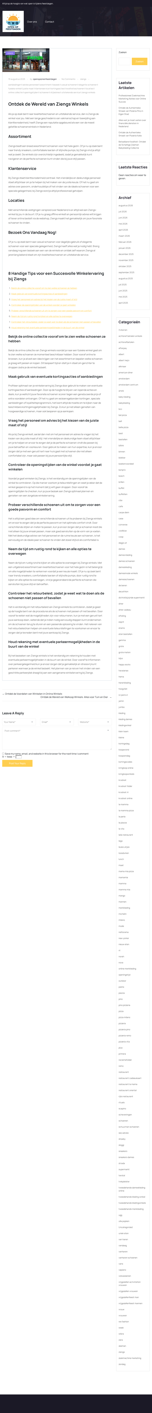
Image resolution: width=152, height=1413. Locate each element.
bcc (120, 409)
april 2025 (123, 302)
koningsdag (124, 743)
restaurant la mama (128, 1084)
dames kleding (125, 555)
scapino (122, 1108)
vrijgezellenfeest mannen (130, 1303)
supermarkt (124, 1169)
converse (123, 524)
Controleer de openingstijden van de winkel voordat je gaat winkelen (43, 305)
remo (121, 1065)
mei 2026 (123, 223)
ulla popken (124, 1221)
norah (121, 956)
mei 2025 (123, 296)
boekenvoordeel (126, 463)
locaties (89, 88)
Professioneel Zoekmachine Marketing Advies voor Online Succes (132, 98)
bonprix (122, 469)
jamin (121, 701)
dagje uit (123, 542)
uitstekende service (70, 92)
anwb (121, 390)
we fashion (124, 1321)
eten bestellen (125, 634)
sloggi (121, 1145)
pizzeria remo (125, 1035)
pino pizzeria (124, 1005)
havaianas (123, 670)
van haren (123, 1239)
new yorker (124, 938)
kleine (121, 737)
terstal (122, 1175)
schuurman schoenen (129, 1126)
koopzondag (124, 755)
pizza (121, 1011)
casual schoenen (69, 84)
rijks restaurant (126, 1096)
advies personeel (30, 84)
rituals (122, 1102)
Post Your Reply (17, 763)
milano (122, 920)
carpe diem (124, 512)
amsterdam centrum (128, 384)
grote (121, 646)
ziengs (83, 79)
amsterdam (124, 378)
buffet (121, 488)
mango (122, 895)
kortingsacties (57, 88)
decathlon (123, 591)
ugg (120, 1215)
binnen (122, 451)
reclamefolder (125, 1059)
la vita (121, 828)
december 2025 (126, 254)
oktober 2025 (125, 266)
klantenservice (42, 88)
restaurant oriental (128, 1090)
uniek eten (124, 1233)
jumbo (122, 707)
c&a (120, 500)
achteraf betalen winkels (130, 336)
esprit (121, 621)
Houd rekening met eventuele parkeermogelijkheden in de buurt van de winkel (47, 327)
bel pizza (123, 415)
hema (121, 676)
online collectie (15, 92)
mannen (122, 901)
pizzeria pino (124, 1029)
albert (121, 354)
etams (122, 628)
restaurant (124, 1072)
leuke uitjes (124, 847)
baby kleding (124, 396)
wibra (121, 1333)
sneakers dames (126, 1157)
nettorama (124, 932)
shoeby (122, 1138)
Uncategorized (126, 1227)
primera (122, 1053)
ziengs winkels (88, 92)
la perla (122, 816)
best (121, 433)
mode (121, 926)
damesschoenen (126, 579)
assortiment (46, 84)
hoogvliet (123, 688)
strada (122, 1163)
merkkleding (124, 907)
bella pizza (123, 427)
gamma (122, 640)
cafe (121, 506)
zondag (122, 1364)
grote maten (124, 652)
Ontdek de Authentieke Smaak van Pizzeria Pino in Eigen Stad (131, 110)
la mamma (123, 804)
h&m (121, 658)
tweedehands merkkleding (131, 1209)
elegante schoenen (88, 84)
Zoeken (123, 52)
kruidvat (122, 780)
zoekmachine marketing (130, 1358)
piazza (122, 993)
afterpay (123, 348)
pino (121, 999)
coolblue (123, 530)
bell (120, 421)
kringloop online (126, 767)
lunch (121, 859)
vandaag (123, 1245)
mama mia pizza (126, 871)
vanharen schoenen (128, 1257)
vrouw (121, 1309)
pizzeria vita (124, 1041)
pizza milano (124, 1017)
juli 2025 (123, 284)
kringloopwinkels (126, 774)
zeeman (122, 1345)
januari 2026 (125, 248)
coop (121, 536)
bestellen (123, 439)
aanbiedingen (14, 84)
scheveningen (125, 1114)
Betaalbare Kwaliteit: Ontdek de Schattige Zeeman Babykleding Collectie (132, 144)
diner (121, 603)
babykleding (124, 402)
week (121, 1327)
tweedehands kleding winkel (132, 1196)
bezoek (56, 84)
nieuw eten (124, 944)
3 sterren (123, 329)
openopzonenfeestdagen (45, 79)
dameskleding (125, 567)
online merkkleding (127, 968)
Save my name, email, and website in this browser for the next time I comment (46, 753)
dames (122, 548)
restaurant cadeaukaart (130, 1078)
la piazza (123, 822)
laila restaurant (126, 834)
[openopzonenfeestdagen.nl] (13, 21)
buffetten (123, 494)
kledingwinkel (125, 725)
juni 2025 (123, 290)
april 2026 (123, 229)
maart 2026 (124, 235)
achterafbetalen (126, 342)
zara (121, 1339)
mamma (122, 883)
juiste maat (28, 88)
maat (121, 865)
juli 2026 (123, 211)
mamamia (123, 877)
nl (119, 950)
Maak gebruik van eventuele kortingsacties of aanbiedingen (39, 293)
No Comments (68, 79)
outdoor (122, 980)
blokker (122, 457)
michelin (122, 913)
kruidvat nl (123, 792)
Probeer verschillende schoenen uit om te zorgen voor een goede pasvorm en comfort (51, 310)
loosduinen (124, 853)
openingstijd (124, 974)
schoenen (44, 92)
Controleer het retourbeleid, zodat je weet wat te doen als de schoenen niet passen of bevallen (56, 321)
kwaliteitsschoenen (75, 88)
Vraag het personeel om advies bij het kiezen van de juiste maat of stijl (44, 299)
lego (121, 840)
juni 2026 (123, 217)
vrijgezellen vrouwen (128, 1291)
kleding (122, 713)
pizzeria (122, 1023)
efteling (122, 615)
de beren (123, 585)
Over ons (32, 21)
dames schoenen (127, 561)
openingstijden (31, 92)
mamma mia (124, 889)
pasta (121, 986)
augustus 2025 (126, 278)
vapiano (122, 1269)
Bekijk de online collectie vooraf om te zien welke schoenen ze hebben (44, 288)
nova (121, 962)
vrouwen (123, 1315)
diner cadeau (125, 609)
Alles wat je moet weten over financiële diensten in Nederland (132, 123)
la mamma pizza (126, 810)
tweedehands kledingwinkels (132, 1202)
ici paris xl (123, 694)
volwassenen (125, 1275)
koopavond (124, 749)
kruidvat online (125, 798)
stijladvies (55, 92)
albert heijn (124, 360)
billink (121, 445)
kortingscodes (125, 761)
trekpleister (124, 1181)
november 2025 (126, 260)
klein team (123, 731)
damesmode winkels (128, 573)
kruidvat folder (125, 786)
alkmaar (122, 366)
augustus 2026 (126, 205)
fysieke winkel (14, 88)
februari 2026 (125, 241)
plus (120, 1047)
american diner (126, 372)
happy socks (124, 664)
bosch (121, 475)
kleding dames (125, 719)
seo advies (124, 1132)
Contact (49, 21)
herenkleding (125, 682)
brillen (121, 482)
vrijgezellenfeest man (129, 1297)
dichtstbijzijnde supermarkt (132, 597)
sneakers (123, 1151)
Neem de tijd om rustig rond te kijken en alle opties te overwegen (41, 316)
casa (121, 518)
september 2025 (126, 272)
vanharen (123, 1251)
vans (121, 1263)
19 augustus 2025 (16, 79)
